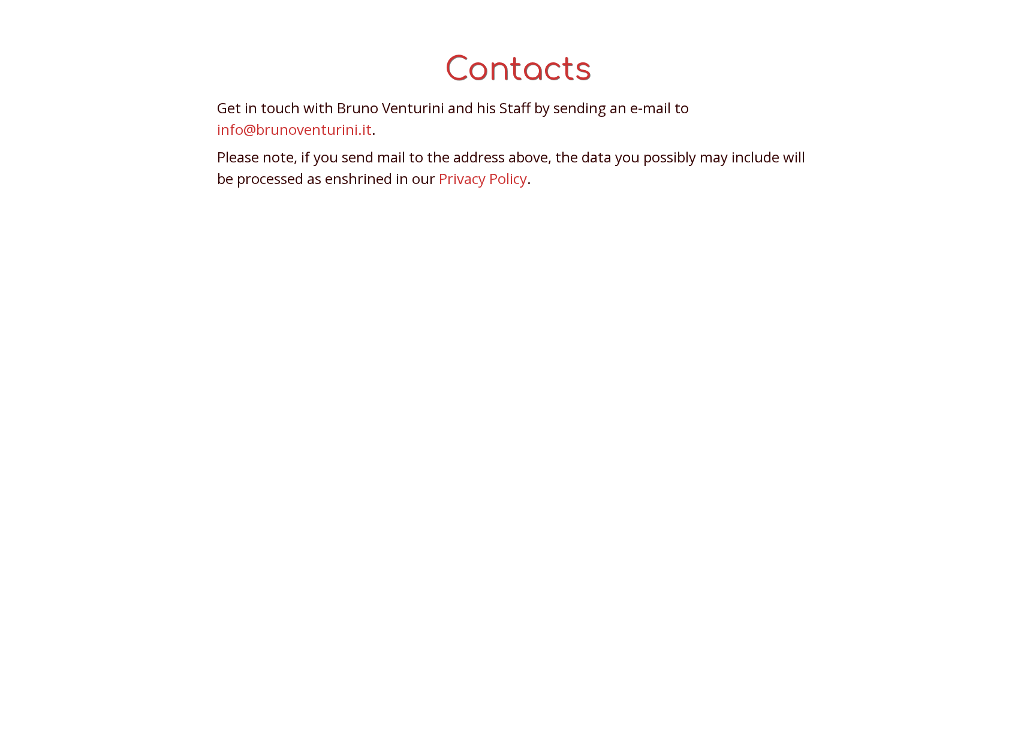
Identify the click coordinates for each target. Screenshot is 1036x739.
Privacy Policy (483, 178)
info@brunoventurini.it (294, 129)
